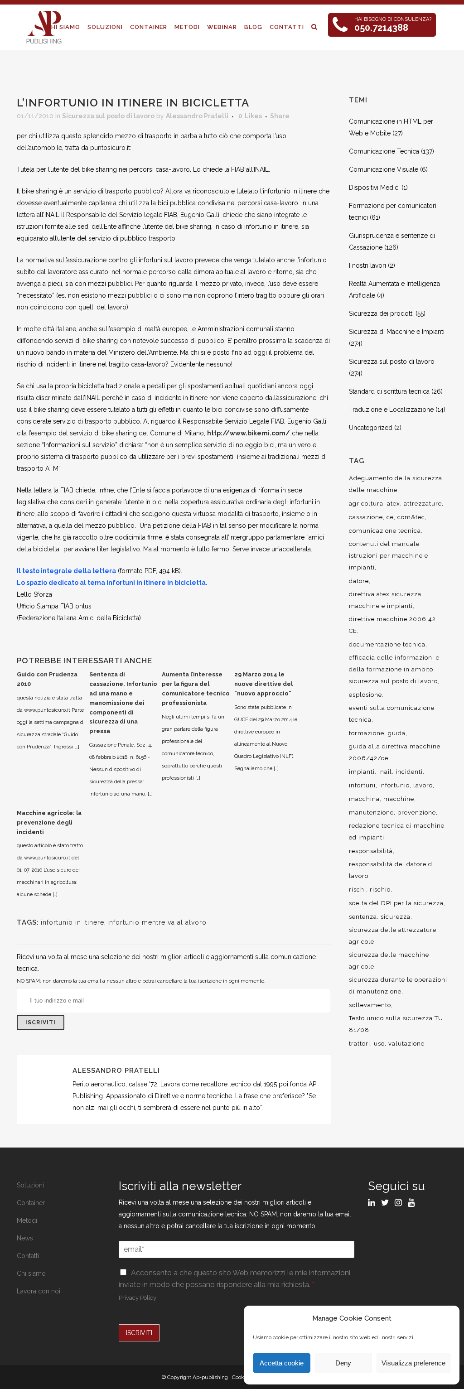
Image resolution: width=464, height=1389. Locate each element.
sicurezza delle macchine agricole (389, 960)
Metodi (27, 1220)
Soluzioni (30, 1185)
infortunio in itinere (72, 922)
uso (379, 1043)
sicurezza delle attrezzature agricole (392, 935)
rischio (380, 889)
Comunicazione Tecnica (384, 151)
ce (390, 517)
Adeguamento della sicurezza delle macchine (395, 484)
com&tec (411, 517)
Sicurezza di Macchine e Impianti (397, 331)
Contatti (28, 1255)
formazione (366, 733)
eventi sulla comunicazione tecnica (392, 713)
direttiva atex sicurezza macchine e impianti (385, 600)
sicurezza (396, 916)
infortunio (394, 785)
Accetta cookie (282, 1363)
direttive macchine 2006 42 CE (392, 625)
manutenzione (371, 812)
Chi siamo (31, 1273)
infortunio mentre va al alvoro (157, 922)
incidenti (409, 771)
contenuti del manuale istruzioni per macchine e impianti (388, 555)
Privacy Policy (137, 1297)
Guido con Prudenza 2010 (47, 679)
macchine (398, 799)
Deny (343, 1363)
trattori (359, 1043)
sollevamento (370, 1005)
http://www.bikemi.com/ (248, 433)
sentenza (363, 916)
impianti (362, 771)
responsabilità (371, 851)
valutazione (406, 1043)
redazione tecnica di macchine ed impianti (397, 831)
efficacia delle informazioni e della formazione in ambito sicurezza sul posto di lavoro (394, 669)
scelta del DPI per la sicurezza (396, 903)
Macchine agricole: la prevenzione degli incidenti (49, 822)
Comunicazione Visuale (383, 169)
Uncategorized (370, 427)
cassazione (366, 517)
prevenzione (416, 812)
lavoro (423, 785)
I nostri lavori (367, 265)
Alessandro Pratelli (197, 116)
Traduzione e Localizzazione (391, 409)
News (25, 1238)
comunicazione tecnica (385, 530)
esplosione (365, 694)
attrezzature (423, 503)
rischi (357, 889)
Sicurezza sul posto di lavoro (108, 116)
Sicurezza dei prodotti (381, 313)
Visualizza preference (413, 1363)
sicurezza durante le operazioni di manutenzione (398, 985)
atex (393, 503)
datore (359, 581)
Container (31, 1202)
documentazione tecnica (387, 644)
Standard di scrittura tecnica (389, 391)
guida (397, 733)
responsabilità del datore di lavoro (391, 870)
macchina (364, 799)
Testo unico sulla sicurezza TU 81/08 (396, 1024)
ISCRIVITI (139, 1332)
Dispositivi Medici (374, 187)
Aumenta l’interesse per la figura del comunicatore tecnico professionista (196, 688)
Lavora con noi (38, 1291)
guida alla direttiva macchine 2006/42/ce (394, 752)
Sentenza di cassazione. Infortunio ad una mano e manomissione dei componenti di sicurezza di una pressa (123, 702)
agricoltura (366, 503)
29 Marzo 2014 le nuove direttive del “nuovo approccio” (263, 684)
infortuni (362, 785)
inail (385, 771)
